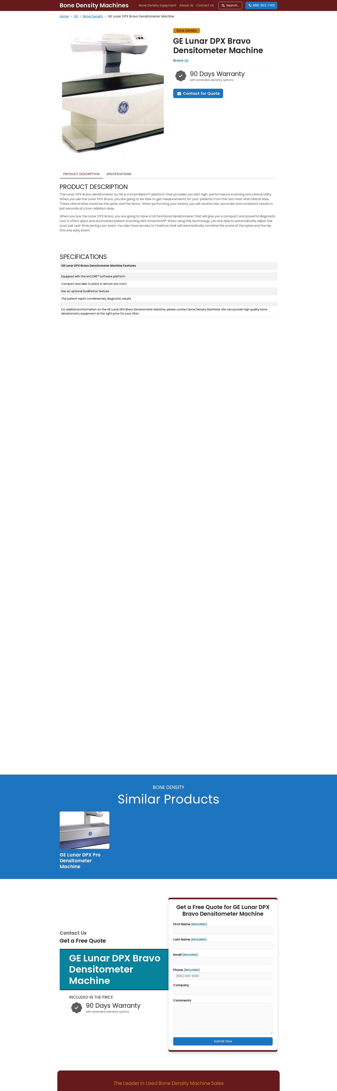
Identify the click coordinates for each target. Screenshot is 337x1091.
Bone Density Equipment (157, 5)
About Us (186, 5)
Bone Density (93, 16)
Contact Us (205, 5)
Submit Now (223, 1041)
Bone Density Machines (94, 5)
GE (76, 16)
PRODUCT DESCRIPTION (81, 174)
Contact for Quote (201, 93)
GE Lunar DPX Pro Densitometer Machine (80, 861)
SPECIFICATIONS (118, 174)
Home (64, 16)
